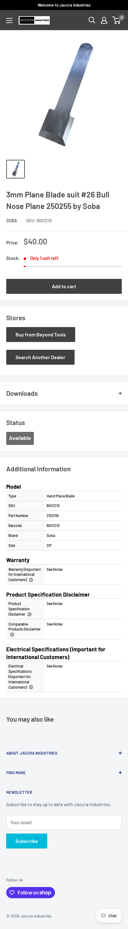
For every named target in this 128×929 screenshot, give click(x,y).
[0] (117, 20)
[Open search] (92, 20)
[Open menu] (9, 20)
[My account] (104, 20)
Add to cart (64, 286)
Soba (11, 220)
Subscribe (27, 841)
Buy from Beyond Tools (41, 334)
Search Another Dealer (40, 357)
